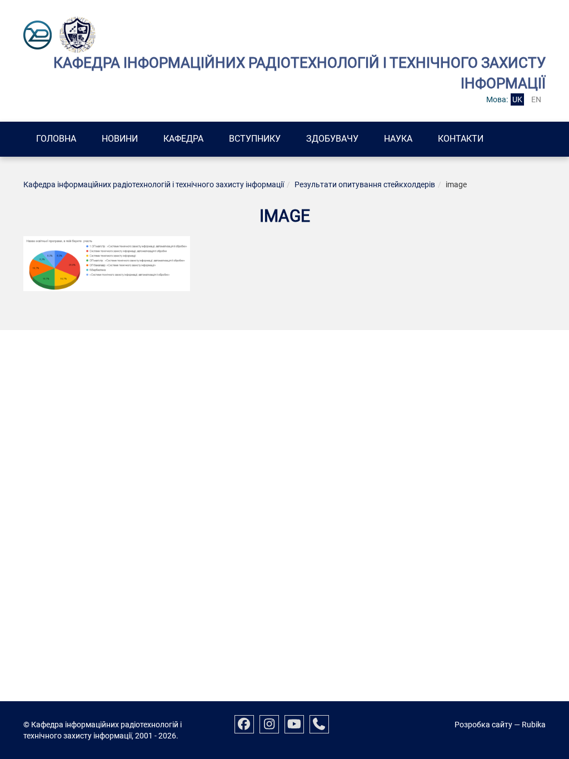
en (536, 99)
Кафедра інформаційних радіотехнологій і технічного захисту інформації (153, 184)
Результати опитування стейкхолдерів (365, 184)
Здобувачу (332, 138)
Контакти (460, 138)
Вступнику (255, 138)
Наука (398, 138)
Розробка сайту (483, 724)
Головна (56, 138)
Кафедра (183, 138)
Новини (120, 138)
